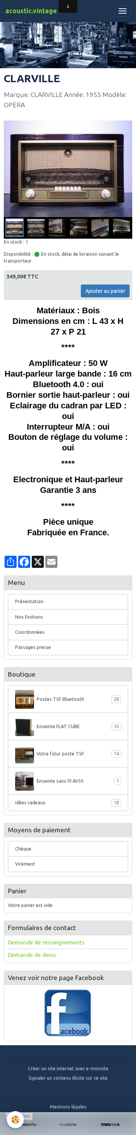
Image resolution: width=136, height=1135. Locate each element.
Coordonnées (30, 632)
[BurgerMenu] (122, 11)
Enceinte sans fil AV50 (78, 781)
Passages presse (33, 647)
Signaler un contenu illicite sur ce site (68, 1078)
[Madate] (68, 1124)
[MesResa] (110, 1124)
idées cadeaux (67, 802)
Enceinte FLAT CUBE (78, 726)
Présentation (29, 601)
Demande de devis (32, 955)
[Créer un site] (26, 1124)
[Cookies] (15, 1119)
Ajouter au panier (105, 291)
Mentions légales (68, 1106)
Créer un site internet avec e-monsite (68, 1068)
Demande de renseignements (46, 942)
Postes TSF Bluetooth (78, 699)
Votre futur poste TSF (78, 753)
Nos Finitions (29, 616)
